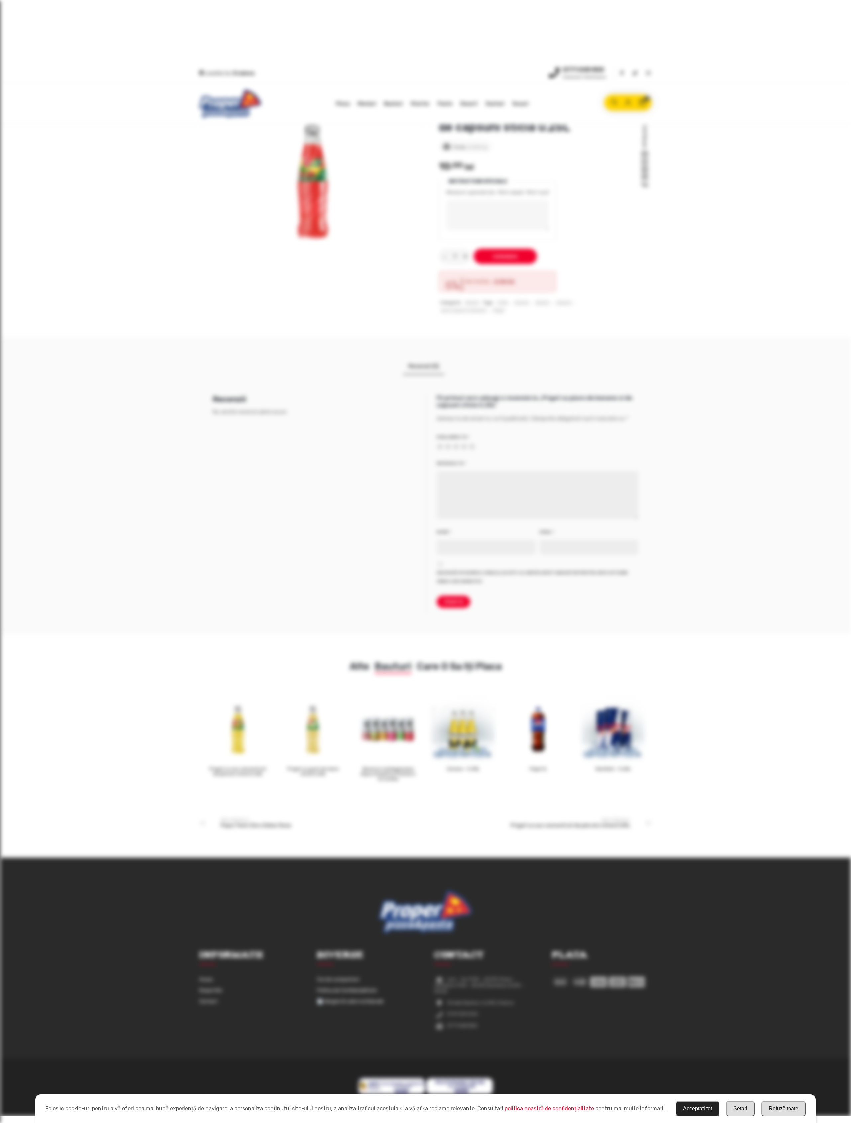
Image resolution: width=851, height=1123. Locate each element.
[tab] (424, 366)
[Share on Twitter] (645, 162)
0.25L (503, 303)
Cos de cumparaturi (338, 979)
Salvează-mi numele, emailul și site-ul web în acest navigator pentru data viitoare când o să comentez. (532, 577)
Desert (469, 104)
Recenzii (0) (423, 366)
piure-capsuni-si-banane (463, 310)
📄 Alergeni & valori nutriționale (350, 1001)
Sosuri (520, 104)
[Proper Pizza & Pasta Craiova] (230, 104)
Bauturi (393, 104)
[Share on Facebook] (645, 154)
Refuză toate (783, 1108)
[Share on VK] (645, 185)
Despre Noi (210, 990)
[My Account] (628, 103)
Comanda (505, 256)
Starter (420, 104)
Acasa (206, 979)
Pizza (343, 104)
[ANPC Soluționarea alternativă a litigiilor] (391, 1093)
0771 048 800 (583, 69)
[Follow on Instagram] (648, 73)
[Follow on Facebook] (621, 73)
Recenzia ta (451, 463)
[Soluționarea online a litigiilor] (459, 1093)
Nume (444, 532)
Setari (740, 1108)
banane (522, 303)
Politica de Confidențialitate (347, 990)
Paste (445, 104)
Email (547, 532)
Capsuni (563, 303)
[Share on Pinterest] (645, 170)
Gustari (495, 104)
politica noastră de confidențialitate (549, 1108)
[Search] (614, 103)
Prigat (498, 310)
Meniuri (367, 104)
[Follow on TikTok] (635, 73)
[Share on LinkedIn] (645, 177)
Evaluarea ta (453, 437)
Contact (208, 1001)
